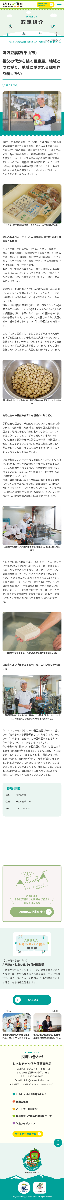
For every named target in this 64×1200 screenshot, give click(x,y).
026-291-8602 (35, 1076)
